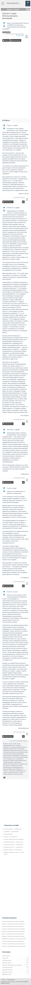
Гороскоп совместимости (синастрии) (13, 839)
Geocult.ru (13, 981)
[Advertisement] (15, 61)
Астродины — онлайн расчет (11, 831)
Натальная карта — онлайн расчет (13, 829)
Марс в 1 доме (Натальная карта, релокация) (13, 933)
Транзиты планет (6, 962)
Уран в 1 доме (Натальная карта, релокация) (12, 926)
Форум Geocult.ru (13, 3)
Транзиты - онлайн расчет (10, 836)
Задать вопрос (13, 9)
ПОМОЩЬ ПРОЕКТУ (5, 983)
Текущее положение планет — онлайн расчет (14, 853)
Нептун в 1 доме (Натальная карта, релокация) (13, 924)
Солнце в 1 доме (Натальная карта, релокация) (13, 943)
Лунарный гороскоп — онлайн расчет (13, 844)
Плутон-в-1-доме (6, 32)
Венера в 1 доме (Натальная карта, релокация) (13, 936)
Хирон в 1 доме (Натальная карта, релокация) (13, 921)
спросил (7, 34)
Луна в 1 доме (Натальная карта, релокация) (12, 941)
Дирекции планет (6, 974)
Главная (3, 979)
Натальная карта (20, 35)
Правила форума (11, 979)
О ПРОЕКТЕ (25, 981)
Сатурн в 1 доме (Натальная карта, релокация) (13, 929)
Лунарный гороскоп (7, 969)
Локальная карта (8, 834)
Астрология (5, 958)
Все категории (6, 955)
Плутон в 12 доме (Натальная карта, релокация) (13, 946)
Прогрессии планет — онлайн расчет (13, 847)
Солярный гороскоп (7, 967)
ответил (14, 197)
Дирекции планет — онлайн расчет (13, 849)
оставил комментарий (13, 740)
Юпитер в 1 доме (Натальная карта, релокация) (13, 931)
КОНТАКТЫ (19, 981)
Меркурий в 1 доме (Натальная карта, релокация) (14, 938)
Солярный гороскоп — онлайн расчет (13, 842)
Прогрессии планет (7, 972)
